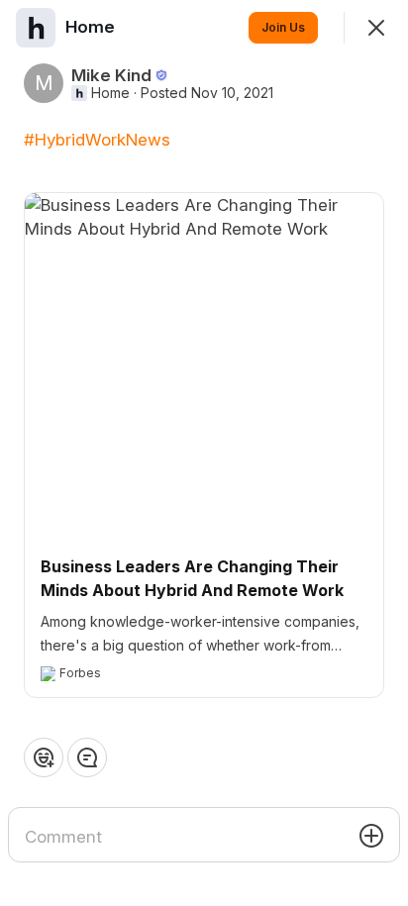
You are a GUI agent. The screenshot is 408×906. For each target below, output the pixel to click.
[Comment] (87, 757)
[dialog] (204, 453)
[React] (43, 757)
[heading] (92, 27)
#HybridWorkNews (97, 140)
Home (110, 93)
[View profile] (35, 28)
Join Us (283, 27)
